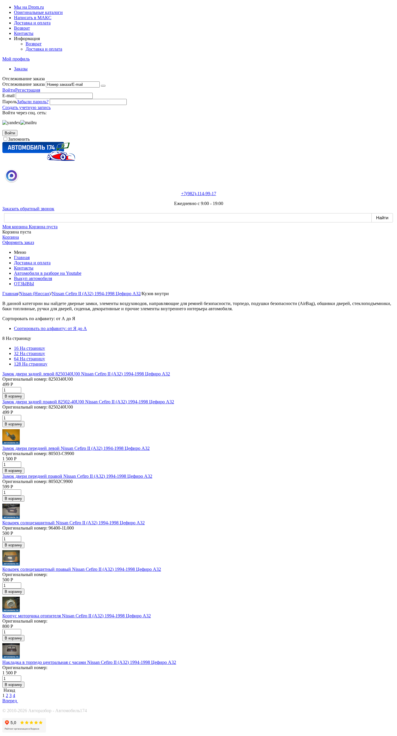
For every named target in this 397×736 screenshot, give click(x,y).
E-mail (8, 95)
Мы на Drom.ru (29, 7)
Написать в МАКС (32, 17)
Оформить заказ (18, 242)
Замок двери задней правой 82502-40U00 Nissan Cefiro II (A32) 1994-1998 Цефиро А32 (88, 401)
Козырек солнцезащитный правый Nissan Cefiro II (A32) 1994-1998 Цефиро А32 (81, 569)
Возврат (22, 28)
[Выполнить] (103, 86)
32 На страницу (29, 353)
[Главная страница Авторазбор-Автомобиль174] (38, 159)
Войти (8, 90)
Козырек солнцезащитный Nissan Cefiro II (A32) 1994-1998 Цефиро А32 (73, 522)
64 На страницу (29, 358)
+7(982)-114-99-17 (198, 193)
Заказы (21, 68)
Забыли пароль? (33, 101)
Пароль (9, 101)
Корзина (10, 237)
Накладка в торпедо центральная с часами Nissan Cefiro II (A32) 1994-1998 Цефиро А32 (89, 662)
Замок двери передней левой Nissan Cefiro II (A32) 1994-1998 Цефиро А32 (76, 448)
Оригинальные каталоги (38, 12)
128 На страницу (30, 363)
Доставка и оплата (32, 22)
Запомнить (19, 139)
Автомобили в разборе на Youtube (47, 273)
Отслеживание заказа (23, 84)
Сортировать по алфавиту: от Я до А (50, 328)
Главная (22, 257)
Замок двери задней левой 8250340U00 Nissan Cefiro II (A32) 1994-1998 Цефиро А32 (86, 373)
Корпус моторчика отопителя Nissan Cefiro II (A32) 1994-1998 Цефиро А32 (76, 615)
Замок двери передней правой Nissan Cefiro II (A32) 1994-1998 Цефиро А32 (77, 476)
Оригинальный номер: (24, 379)
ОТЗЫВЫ (24, 283)
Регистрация (27, 90)
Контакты (23, 33)
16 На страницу (29, 348)
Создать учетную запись (26, 107)
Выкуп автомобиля (33, 278)
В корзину (13, 396)
